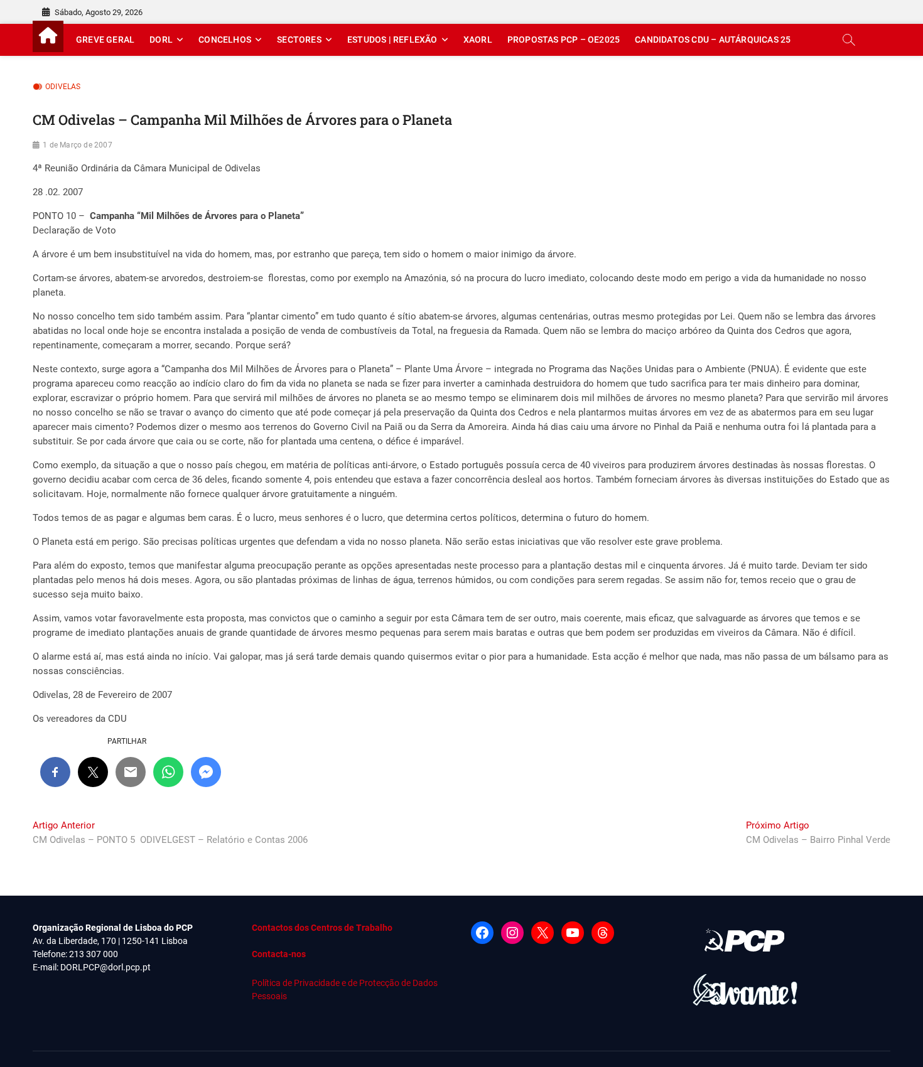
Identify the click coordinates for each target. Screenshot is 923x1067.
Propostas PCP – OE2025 (563, 40)
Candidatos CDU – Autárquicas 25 (713, 40)
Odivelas (63, 86)
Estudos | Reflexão (392, 40)
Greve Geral (105, 40)
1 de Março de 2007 (77, 145)
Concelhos (224, 40)
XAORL (477, 40)
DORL (161, 40)
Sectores (299, 40)
